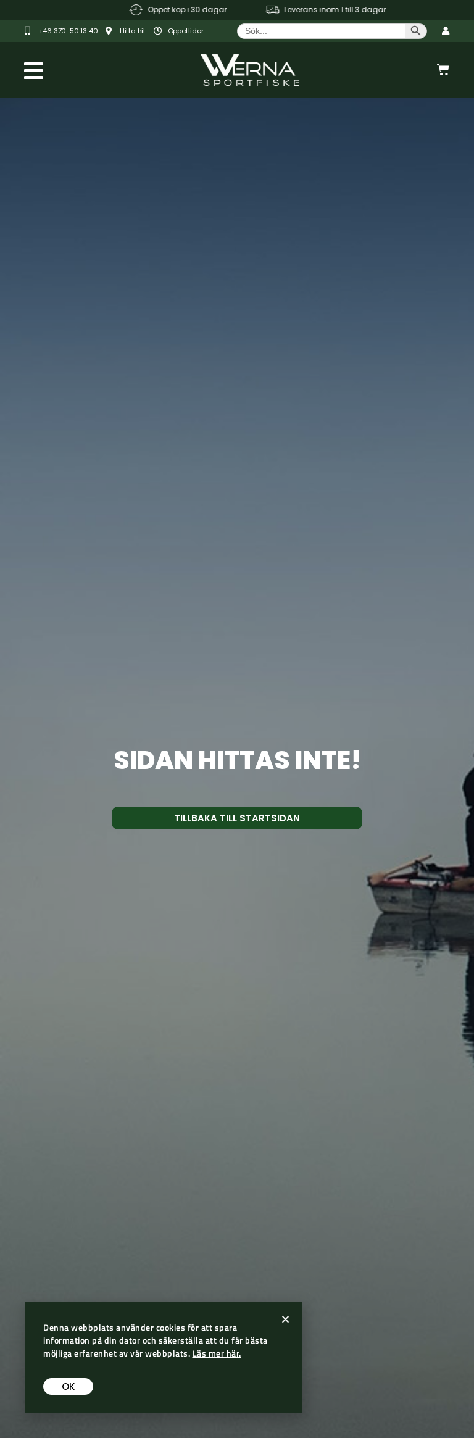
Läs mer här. (217, 1353)
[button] (285, 1319)
